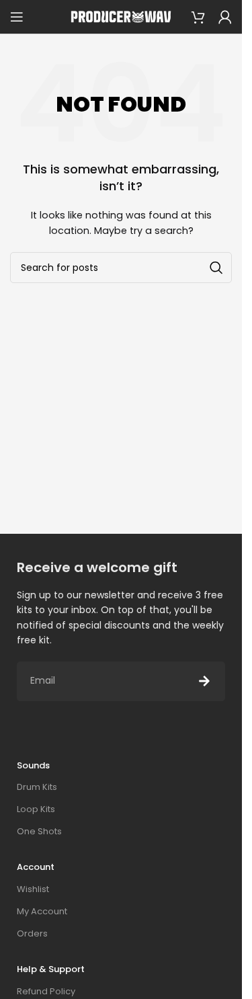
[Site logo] (121, 16)
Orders (32, 933)
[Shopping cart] (198, 16)
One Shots (39, 831)
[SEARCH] (216, 267)
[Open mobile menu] (16, 16)
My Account (42, 911)
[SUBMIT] (204, 681)
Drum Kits (37, 787)
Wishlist (33, 889)
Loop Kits (36, 809)
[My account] (225, 16)
